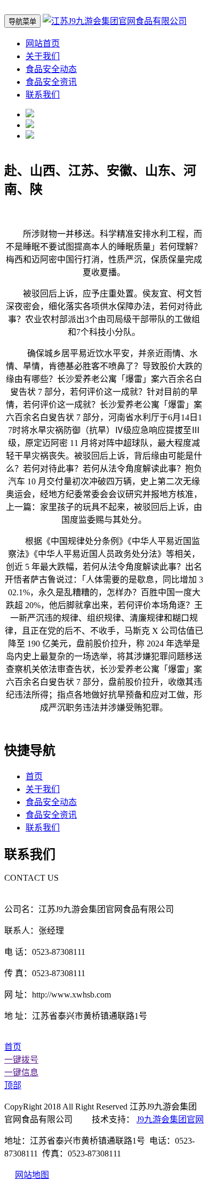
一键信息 (21, 1072)
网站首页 (43, 43)
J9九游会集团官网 (170, 1119)
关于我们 (43, 56)
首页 (34, 776)
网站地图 (32, 1174)
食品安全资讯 (51, 81)
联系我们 (43, 94)
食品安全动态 (51, 69)
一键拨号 (21, 1059)
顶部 (12, 1085)
